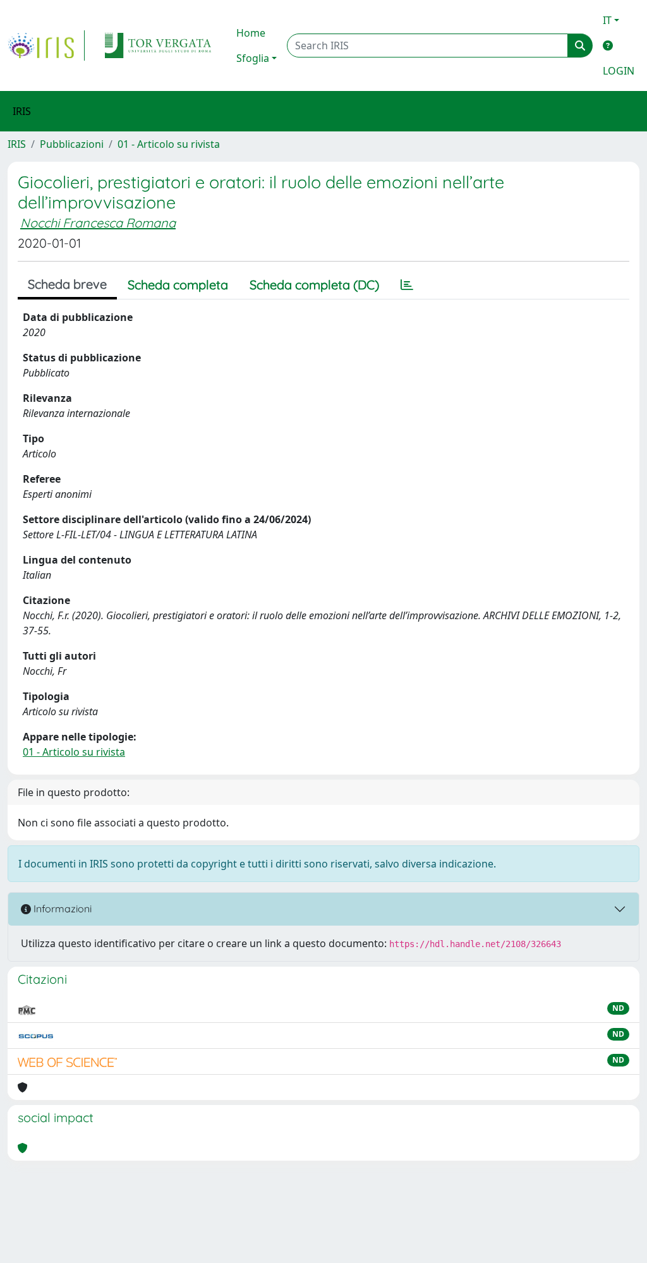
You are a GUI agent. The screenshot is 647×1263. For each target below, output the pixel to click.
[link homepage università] (158, 45)
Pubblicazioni (72, 144)
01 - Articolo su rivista (169, 144)
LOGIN (618, 71)
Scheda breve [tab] (67, 284)
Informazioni (61, 908)
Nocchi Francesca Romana (98, 223)
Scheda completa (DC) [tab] (314, 285)
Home (250, 33)
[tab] (407, 285)
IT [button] (607, 20)
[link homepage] (46, 45)
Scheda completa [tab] (178, 285)
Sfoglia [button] (252, 58)
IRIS (17, 144)
